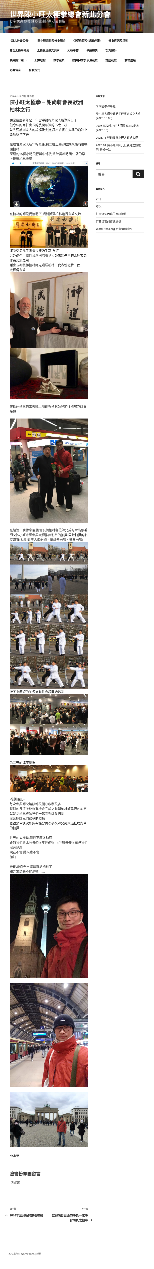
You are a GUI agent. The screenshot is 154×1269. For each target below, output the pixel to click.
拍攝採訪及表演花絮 (85, 60)
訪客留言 (15, 70)
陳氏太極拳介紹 (19, 50)
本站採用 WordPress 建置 (24, 1254)
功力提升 (111, 50)
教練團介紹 (17, 60)
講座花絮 (111, 60)
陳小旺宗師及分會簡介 (51, 40)
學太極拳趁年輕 (106, 106)
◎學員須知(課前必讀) (87, 40)
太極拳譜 (73, 50)
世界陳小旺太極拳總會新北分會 (60, 14)
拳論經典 (92, 50)
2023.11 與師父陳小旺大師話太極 (117, 137)
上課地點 (40, 60)
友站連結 (130, 60)
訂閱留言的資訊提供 (108, 221)
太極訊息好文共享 (48, 50)
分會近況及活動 (118, 40)
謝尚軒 (30, 96)
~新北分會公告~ (20, 40)
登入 (98, 206)
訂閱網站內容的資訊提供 (111, 214)
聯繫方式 (34, 70)
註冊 (98, 199)
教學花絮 (59, 60)
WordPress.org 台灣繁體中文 (114, 229)
